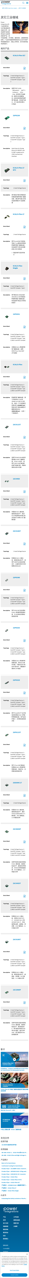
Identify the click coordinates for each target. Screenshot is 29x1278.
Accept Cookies (14, 1275)
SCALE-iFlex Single (17, 267)
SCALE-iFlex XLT (19, 55)
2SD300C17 (17, 782)
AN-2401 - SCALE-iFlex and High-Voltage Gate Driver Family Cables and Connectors (14, 1155)
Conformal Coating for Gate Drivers (12, 1166)
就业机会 (5, 1232)
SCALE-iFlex (17, 364)
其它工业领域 (22, 8)
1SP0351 (16, 314)
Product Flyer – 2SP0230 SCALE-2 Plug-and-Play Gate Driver (14, 1171)
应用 (6, 8)
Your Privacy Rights (14, 1270)
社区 (4, 1236)
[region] (14, 1265)
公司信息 (16, 1217)
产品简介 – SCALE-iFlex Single (10, 1191)
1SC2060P (17, 990)
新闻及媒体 (17, 1220)
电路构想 (5, 1226)
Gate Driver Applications (14, 8)
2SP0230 (16, 115)
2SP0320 (16, 680)
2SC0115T (17, 424)
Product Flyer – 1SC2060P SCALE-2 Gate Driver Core (14, 1169)
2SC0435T (17, 883)
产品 (4, 1217)
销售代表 (16, 1223)
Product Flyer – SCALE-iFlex (9, 1177)
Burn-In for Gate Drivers (9, 1163)
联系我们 (5, 1239)
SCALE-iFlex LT (18, 214)
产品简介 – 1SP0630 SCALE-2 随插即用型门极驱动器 (14, 1185)
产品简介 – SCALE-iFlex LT (9, 1188)
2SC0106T (17, 531)
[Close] (27, 1254)
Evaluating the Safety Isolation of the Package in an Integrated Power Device (14, 1198)
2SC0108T (17, 939)
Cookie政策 (6, 1248)
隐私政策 (5, 1245)
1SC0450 (16, 479)
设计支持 (5, 1223)
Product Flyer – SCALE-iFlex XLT (11, 1182)
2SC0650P (17, 829)
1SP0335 (16, 628)
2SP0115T (17, 732)
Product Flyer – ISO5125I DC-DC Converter (14, 1174)
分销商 (15, 1226)
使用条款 (5, 1252)
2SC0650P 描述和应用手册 (9, 1145)
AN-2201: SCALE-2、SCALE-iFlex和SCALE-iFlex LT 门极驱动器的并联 (14, 1152)
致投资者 (5, 1229)
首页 (3, 8)
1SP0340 (16, 577)
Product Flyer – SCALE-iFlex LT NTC (12, 1180)
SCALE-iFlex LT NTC (18, 169)
